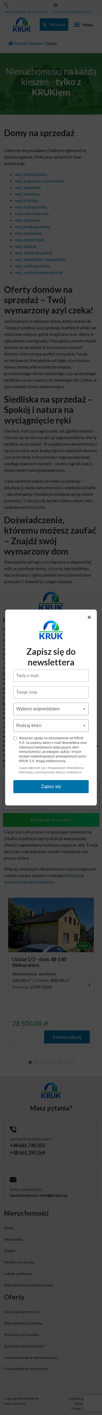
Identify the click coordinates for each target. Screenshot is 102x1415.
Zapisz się (51, 786)
